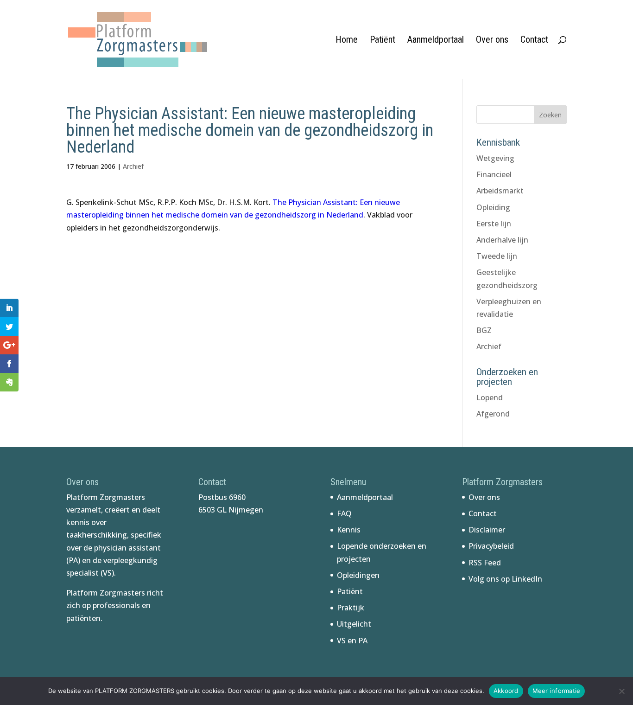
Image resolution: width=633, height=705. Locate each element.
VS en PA (352, 640)
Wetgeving (495, 158)
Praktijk (350, 607)
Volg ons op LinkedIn (505, 579)
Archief (133, 166)
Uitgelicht (354, 624)
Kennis (349, 530)
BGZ (484, 330)
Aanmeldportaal (435, 40)
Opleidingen (358, 575)
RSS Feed (484, 563)
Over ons (492, 40)
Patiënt (382, 40)
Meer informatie (556, 690)
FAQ (344, 513)
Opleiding (493, 207)
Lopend (489, 397)
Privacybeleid (491, 546)
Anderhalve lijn (502, 240)
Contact (534, 40)
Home (346, 40)
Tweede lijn (496, 256)
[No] (621, 691)
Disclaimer (486, 530)
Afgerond (493, 414)
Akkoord (506, 690)
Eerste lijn (493, 223)
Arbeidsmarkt (500, 191)
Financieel (494, 174)
